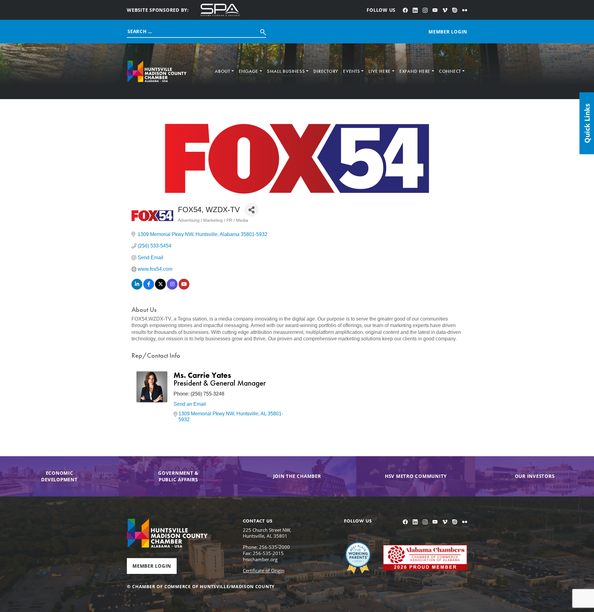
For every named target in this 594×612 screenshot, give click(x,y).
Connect (450, 71)
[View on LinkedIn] (136, 288)
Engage (249, 71)
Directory (325, 71)
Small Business (286, 71)
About (222, 71)
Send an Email (190, 404)
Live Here (379, 71)
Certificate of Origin (263, 570)
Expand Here (414, 71)
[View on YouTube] (184, 288)
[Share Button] (251, 210)
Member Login (151, 566)
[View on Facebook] (148, 288)
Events (351, 71)
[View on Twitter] (160, 288)
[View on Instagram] (172, 288)
